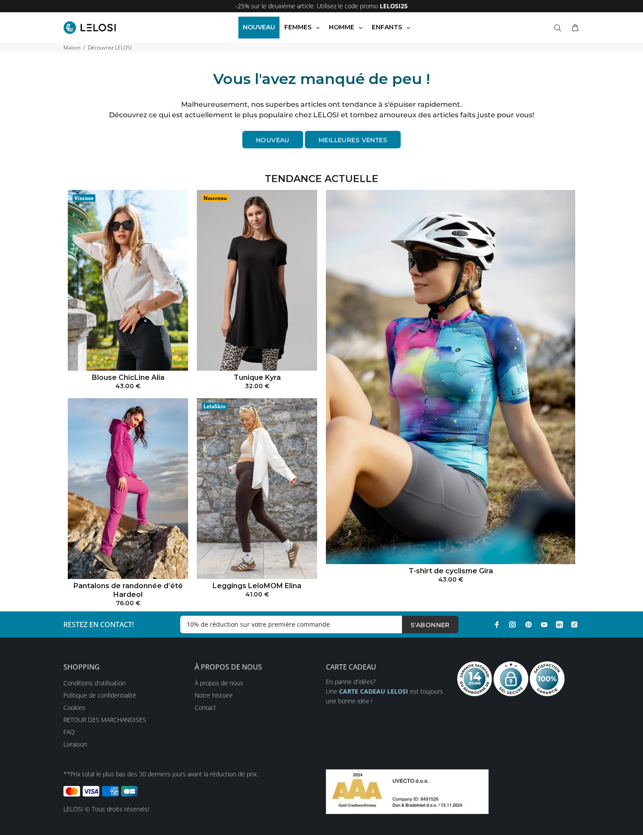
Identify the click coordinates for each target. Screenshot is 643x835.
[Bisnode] (407, 791)
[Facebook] (497, 624)
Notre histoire (214, 695)
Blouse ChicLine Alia (128, 377)
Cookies (74, 707)
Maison (71, 47)
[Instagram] (512, 624)
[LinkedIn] (559, 624)
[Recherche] (559, 28)
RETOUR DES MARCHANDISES (104, 720)
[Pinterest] (528, 624)
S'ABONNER (430, 625)
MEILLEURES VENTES (352, 140)
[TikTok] (574, 624)
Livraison (75, 744)
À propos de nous (219, 683)
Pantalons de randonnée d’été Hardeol (128, 590)
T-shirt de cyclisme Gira (451, 571)
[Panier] (573, 28)
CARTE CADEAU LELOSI (373, 691)
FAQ (69, 732)
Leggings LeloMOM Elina (257, 586)
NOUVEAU (273, 140)
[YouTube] (544, 624)
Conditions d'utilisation (94, 683)
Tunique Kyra (257, 377)
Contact (205, 707)
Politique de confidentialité (99, 695)
